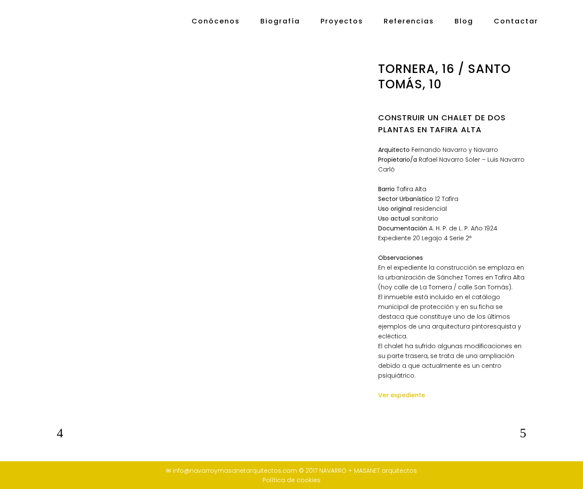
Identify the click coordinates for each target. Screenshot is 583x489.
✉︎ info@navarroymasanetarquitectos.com (231, 470)
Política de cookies (291, 480)
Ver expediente (401, 395)
